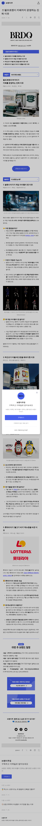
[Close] (37, 392)
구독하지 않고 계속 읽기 (21, 423)
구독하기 (21, 417)
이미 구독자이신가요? (21, 430)
